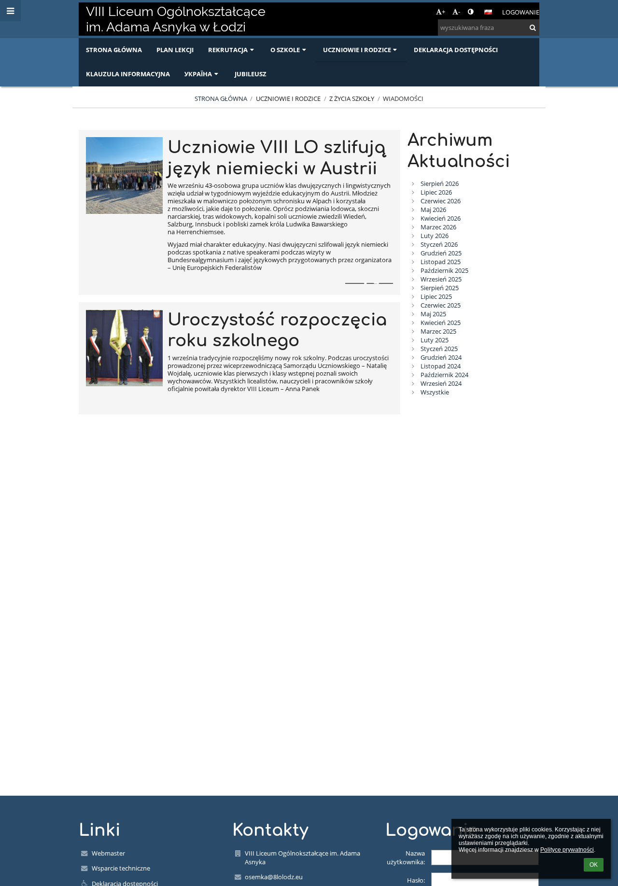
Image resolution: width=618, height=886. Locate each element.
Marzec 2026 (438, 227)
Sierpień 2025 (440, 287)
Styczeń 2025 (439, 348)
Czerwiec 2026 (441, 201)
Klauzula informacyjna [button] (128, 74)
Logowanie (520, 12)
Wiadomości (403, 98)
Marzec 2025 (438, 331)
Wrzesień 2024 (441, 383)
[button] (470, 11)
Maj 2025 (433, 313)
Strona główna (221, 98)
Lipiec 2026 (436, 192)
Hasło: (416, 880)
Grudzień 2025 (441, 253)
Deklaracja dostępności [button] (456, 49)
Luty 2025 (435, 340)
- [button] (459, 11)
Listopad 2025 (441, 261)
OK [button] (594, 864)
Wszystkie (435, 392)
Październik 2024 (444, 374)
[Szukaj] (532, 27)
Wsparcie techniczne (121, 868)
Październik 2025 (444, 270)
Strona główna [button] (114, 49)
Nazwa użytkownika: (406, 857)
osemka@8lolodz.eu (274, 876)
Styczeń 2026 (439, 244)
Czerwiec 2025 (441, 305)
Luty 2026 (435, 235)
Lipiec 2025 (436, 296)
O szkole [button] (285, 49)
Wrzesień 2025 (441, 279)
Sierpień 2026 (440, 183)
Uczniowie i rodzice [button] (357, 49)
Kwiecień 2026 (441, 218)
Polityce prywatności (567, 849)
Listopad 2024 (441, 366)
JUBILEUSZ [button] (251, 74)
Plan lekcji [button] (175, 49)
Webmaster (108, 853)
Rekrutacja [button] (228, 49)
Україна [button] (198, 74)
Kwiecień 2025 (441, 322)
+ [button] (443, 11)
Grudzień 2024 (441, 357)
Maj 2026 (433, 209)
